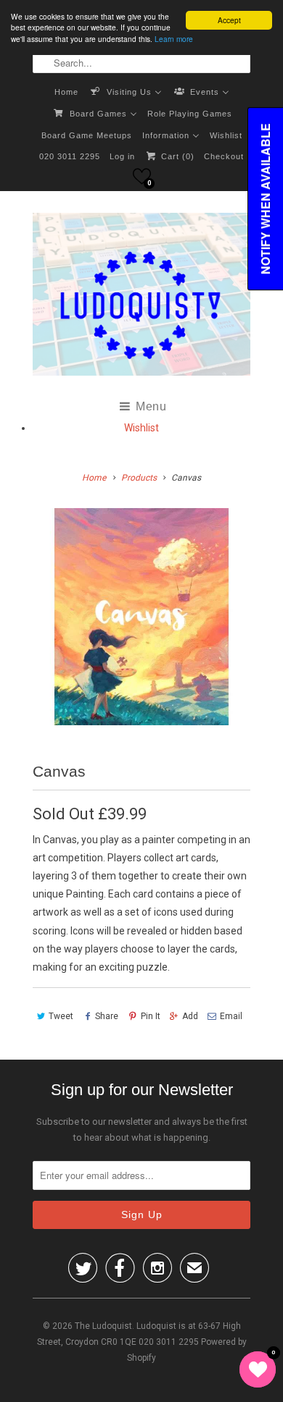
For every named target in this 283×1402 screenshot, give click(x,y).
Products (139, 478)
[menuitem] (66, 91)
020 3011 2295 (69, 156)
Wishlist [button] (141, 428)
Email (231, 1016)
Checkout (224, 156)
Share (106, 1016)
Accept (229, 19)
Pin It (150, 1016)
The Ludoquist (103, 1326)
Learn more (174, 38)
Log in (122, 156)
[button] (142, 176)
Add (190, 1016)
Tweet (61, 1016)
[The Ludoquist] (141, 297)
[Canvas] (141, 616)
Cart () (176, 156)
